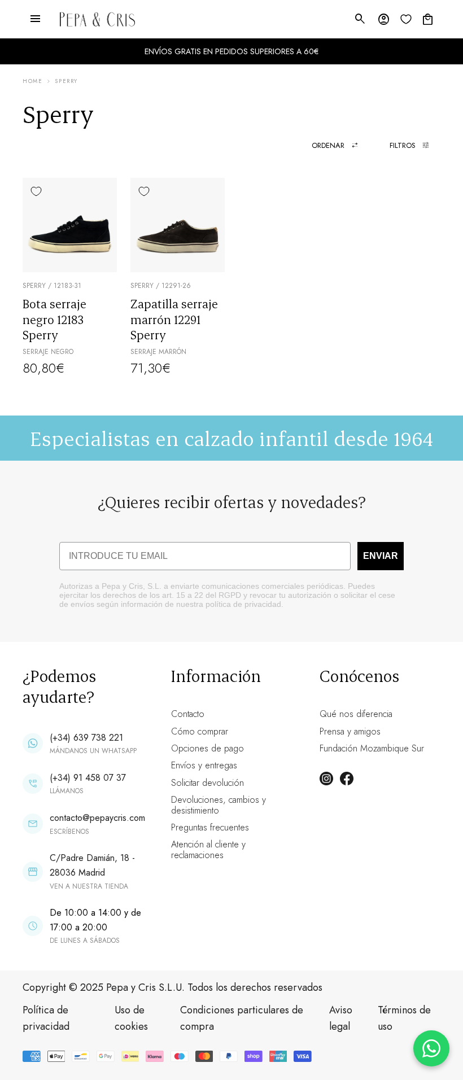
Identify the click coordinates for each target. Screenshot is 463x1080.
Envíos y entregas (204, 765)
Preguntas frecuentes (210, 827)
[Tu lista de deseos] (406, 19)
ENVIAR (380, 556)
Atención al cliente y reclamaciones (208, 849)
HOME (32, 81)
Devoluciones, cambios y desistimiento (218, 804)
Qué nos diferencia (356, 713)
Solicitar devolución (207, 782)
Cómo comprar (199, 731)
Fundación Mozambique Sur (372, 748)
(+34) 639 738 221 (86, 737)
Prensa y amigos (350, 731)
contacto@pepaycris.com (97, 817)
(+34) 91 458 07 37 (88, 777)
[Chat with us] (431, 1048)
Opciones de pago (207, 748)
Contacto (187, 713)
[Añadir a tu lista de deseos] (36, 191)
